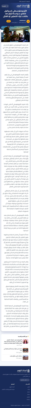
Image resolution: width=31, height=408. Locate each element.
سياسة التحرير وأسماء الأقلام (8, 389)
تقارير (29, 387)
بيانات (28, 389)
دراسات (28, 399)
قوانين (28, 397)
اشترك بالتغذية (24, 380)
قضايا (28, 392)
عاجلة (28, 394)
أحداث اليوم (12, 387)
